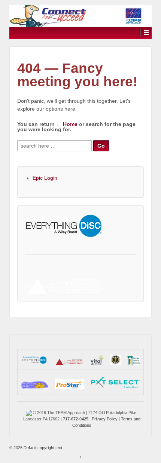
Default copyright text (42, 447)
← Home (67, 124)
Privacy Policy (105, 419)
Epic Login (45, 178)
